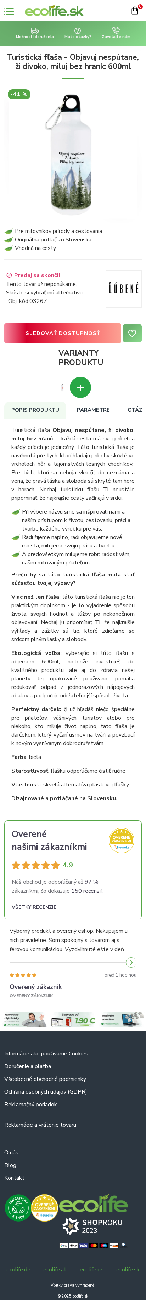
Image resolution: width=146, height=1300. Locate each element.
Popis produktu (35, 410)
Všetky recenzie (34, 907)
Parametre (93, 410)
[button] (15, 962)
